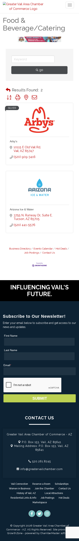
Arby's (13, 141)
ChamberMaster (50, 533)
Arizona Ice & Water (22, 209)
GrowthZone (15, 533)
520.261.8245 (41, 461)
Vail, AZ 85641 (41, 442)
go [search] (41, 70)
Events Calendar (43, 248)
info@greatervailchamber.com (41, 469)
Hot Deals (61, 248)
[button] (8, 90)
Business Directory (20, 248)
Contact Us (48, 252)
